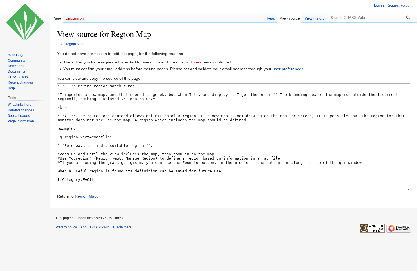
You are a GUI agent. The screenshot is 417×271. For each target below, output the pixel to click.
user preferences (288, 69)
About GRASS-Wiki (95, 227)
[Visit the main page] (25, 22)
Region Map (74, 44)
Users (196, 62)
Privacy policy (66, 227)
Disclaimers (122, 227)
